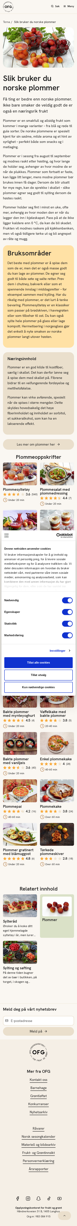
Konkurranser (38, 1104)
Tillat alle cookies (38, 662)
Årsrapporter (38, 1169)
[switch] (67, 612)
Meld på (36, 1031)
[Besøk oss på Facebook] (17, 1198)
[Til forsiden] (8, 7)
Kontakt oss (38, 1079)
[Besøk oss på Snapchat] (38, 1198)
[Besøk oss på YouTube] (59, 1198)
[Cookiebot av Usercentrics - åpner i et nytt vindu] (56, 535)
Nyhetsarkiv (38, 1112)
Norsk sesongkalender (38, 1136)
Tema (6, 22)
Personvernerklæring (38, 1161)
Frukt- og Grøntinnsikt (38, 1153)
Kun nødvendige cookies (38, 687)
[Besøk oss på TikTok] (48, 1198)
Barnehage (38, 1088)
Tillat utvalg (38, 675)
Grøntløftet (38, 1096)
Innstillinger (57, 650)
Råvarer (38, 1128)
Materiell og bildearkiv (38, 1144)
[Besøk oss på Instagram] (28, 1198)
